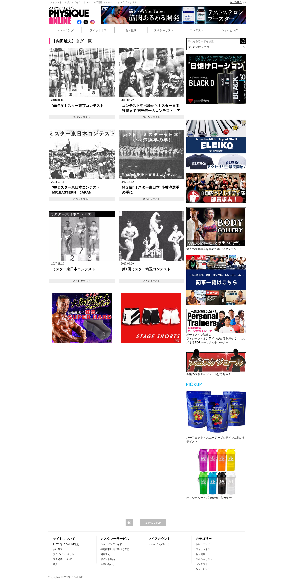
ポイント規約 (107, 559)
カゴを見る (236, 2)
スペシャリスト (164, 30)
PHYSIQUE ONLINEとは (66, 544)
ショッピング (229, 30)
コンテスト (197, 30)
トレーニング (65, 30)
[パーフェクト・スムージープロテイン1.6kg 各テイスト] (216, 411)
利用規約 (105, 554)
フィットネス (98, 30)
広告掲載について (62, 559)
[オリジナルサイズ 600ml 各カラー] (216, 471)
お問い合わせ (107, 564)
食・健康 (131, 30)
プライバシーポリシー (65, 554)
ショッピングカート (159, 544)
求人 (55, 564)
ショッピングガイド (111, 544)
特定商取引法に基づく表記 (114, 549)
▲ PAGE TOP (153, 522)
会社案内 (57, 549)
